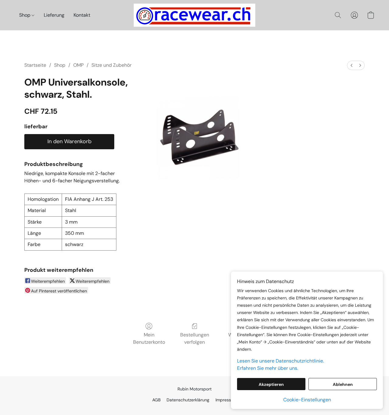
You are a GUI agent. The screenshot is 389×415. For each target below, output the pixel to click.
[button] (194, 15)
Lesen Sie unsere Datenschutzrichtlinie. (280, 361)
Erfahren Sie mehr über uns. (267, 368)
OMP (78, 65)
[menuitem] (351, 65)
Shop (25, 15)
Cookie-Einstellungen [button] (307, 399)
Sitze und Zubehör (111, 65)
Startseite (35, 65)
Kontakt (82, 15)
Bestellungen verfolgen (194, 338)
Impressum (226, 400)
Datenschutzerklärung (188, 400)
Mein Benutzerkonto (149, 338)
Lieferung (54, 15)
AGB (156, 400)
